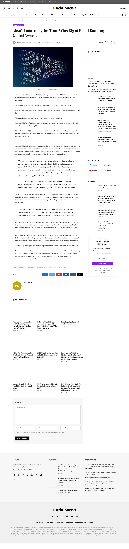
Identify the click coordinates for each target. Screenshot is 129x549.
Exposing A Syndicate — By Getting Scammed (70, 323)
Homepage (29, 15)
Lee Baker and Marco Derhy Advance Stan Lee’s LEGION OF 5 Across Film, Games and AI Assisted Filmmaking (36, 2)
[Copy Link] (6, 124)
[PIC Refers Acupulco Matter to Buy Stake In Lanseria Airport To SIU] (48, 373)
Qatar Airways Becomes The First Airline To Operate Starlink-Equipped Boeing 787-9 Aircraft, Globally (23, 325)
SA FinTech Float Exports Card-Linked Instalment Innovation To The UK (48, 355)
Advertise (69, 523)
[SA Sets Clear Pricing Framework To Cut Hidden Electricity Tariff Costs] (92, 99)
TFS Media (34, 527)
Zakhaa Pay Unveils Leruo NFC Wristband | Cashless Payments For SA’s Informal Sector (23, 355)
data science (51, 267)
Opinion (84, 15)
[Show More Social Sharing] (114, 42)
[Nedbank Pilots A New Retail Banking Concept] (92, 188)
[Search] (122, 15)
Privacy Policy (106, 270)
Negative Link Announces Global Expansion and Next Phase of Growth (68, 481)
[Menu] (125, 15)
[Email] (6, 119)
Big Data (21, 267)
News (37, 15)
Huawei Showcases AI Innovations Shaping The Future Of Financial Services (107, 139)
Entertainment (66, 15)
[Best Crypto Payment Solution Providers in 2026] (52, 493)
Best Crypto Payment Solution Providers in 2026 (67, 491)
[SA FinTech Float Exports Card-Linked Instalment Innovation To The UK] (48, 342)
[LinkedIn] (6, 109)
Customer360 (31, 267)
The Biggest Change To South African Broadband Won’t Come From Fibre (101, 83)
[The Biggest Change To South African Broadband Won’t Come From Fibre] (102, 65)
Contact (100, 15)
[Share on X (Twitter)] (108, 42)
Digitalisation (62, 267)
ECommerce (55, 15)
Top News (90, 78)
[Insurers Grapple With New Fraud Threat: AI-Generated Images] (23, 373)
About (91, 523)
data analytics (41, 267)
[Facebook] (6, 100)
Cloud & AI (45, 15)
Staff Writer (21, 42)
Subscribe (123, 8)
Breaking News (18, 25)
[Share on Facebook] (105, 42)
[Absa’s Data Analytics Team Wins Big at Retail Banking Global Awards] (43, 86)
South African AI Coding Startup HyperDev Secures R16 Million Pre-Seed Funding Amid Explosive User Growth (72, 356)
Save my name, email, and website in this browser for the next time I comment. (40, 432)
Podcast (92, 15)
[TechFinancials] (64, 8)
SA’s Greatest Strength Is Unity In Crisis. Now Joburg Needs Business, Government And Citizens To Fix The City (71, 387)
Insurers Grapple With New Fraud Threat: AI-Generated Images (22, 386)
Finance (76, 15)
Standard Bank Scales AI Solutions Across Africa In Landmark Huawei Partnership (106, 225)
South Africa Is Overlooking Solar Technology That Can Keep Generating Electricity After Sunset (106, 110)
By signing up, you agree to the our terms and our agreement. (103, 270)
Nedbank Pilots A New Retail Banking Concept (107, 187)
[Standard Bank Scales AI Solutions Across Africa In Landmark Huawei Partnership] (92, 224)
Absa (15, 267)
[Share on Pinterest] (111, 42)
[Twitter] (6, 104)
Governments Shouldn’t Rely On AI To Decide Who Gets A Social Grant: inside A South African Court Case (107, 199)
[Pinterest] (6, 114)
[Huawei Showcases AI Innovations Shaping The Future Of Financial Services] (92, 140)
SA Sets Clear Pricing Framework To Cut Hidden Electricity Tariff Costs (106, 98)
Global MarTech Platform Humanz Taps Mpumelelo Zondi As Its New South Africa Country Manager (47, 325)
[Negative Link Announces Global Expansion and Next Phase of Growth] (52, 481)
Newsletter (50, 523)
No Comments (49, 42)
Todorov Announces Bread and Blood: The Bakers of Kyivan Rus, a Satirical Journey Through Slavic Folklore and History (100, 483)
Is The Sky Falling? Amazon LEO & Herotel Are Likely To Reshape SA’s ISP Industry (107, 212)
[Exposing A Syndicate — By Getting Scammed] (72, 311)
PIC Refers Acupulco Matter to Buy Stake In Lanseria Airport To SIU (47, 386)
